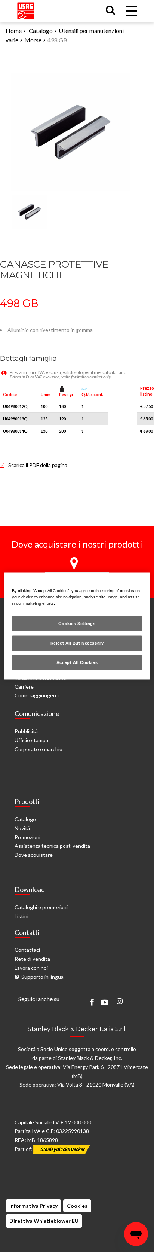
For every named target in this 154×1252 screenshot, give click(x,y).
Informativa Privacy (33, 1206)
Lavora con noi (31, 968)
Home (14, 30)
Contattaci (27, 950)
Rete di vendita (32, 959)
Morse (32, 39)
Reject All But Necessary (77, 642)
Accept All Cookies (77, 662)
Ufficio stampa (31, 740)
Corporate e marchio (38, 749)
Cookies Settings (76, 623)
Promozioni (27, 837)
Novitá (22, 828)
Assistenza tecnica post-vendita (52, 846)
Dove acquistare (34, 855)
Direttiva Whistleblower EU (43, 1221)
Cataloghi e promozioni (41, 907)
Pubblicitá (26, 731)
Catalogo (41, 30)
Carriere (24, 686)
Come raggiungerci (37, 695)
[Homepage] (26, 9)
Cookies (77, 1206)
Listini (21, 916)
